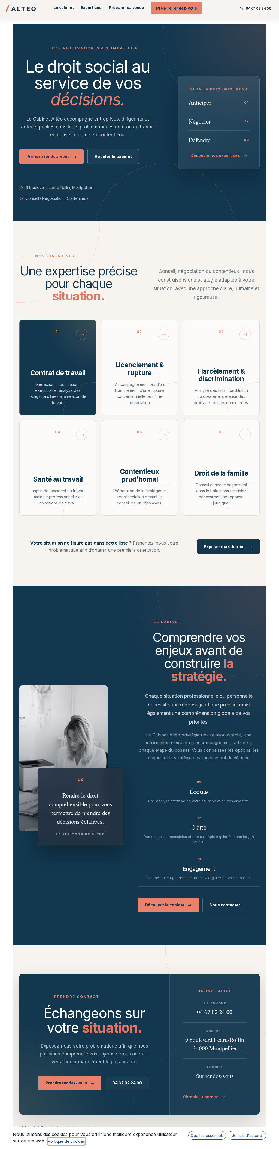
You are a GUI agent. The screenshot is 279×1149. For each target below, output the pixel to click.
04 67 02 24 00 (127, 1083)
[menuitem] (64, 7)
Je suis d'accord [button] (247, 1135)
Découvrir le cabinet (168, 905)
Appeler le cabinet (113, 156)
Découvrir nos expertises (218, 155)
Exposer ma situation (228, 546)
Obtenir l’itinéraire (204, 1096)
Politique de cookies (66, 1141)
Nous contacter (225, 905)
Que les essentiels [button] (207, 1135)
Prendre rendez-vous (51, 156)
